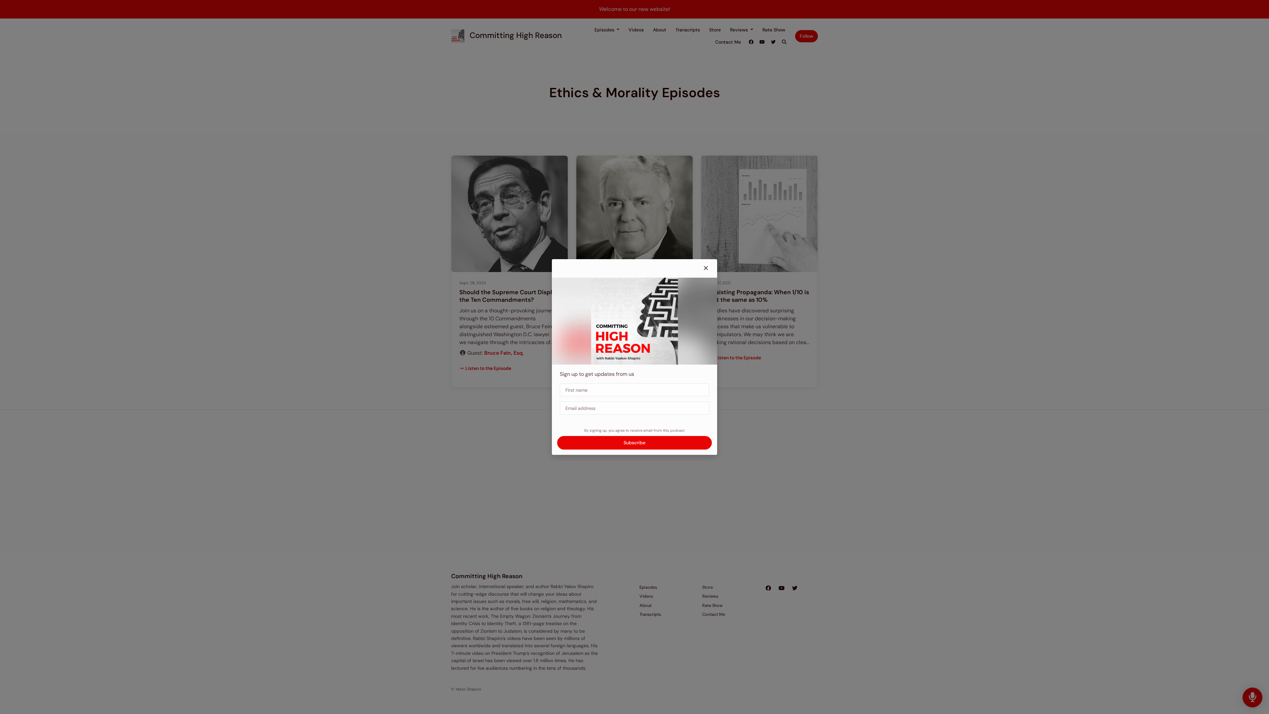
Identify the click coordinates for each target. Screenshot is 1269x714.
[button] (706, 268)
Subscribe (634, 443)
